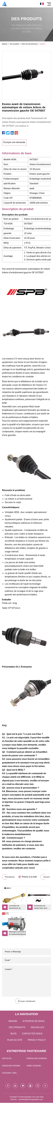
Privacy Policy (37, 1040)
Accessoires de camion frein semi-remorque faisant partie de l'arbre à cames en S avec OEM (41, 907)
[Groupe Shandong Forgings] (4, 3)
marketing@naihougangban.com (30, 1099)
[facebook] (7, 1085)
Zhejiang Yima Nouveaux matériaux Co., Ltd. (13, 1073)
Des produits (14, 44)
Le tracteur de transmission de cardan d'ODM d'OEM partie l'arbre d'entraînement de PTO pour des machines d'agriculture (16, 907)
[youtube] (30, 1085)
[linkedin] (15, 1085)
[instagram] (37, 1085)
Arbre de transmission (29, 44)
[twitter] (22, 1085)
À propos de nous (34, 1021)
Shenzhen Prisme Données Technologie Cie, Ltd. (13, 1066)
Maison (4, 44)
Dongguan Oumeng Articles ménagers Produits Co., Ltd (36, 1059)
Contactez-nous (32, 1033)
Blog (14, 1033)
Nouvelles (37, 1027)
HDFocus (6, 1058)
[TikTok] (45, 1085)
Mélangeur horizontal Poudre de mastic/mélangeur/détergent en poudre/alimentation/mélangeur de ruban (17, 933)
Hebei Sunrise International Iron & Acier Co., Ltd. (37, 1066)
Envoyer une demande (14, 142)
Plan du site (14, 1040)
